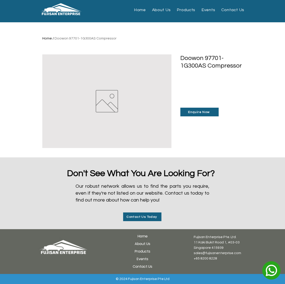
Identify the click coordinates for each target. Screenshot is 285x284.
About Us (142, 243)
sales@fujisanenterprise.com (217, 253)
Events (142, 258)
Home (47, 38)
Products (142, 251)
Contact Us (142, 266)
